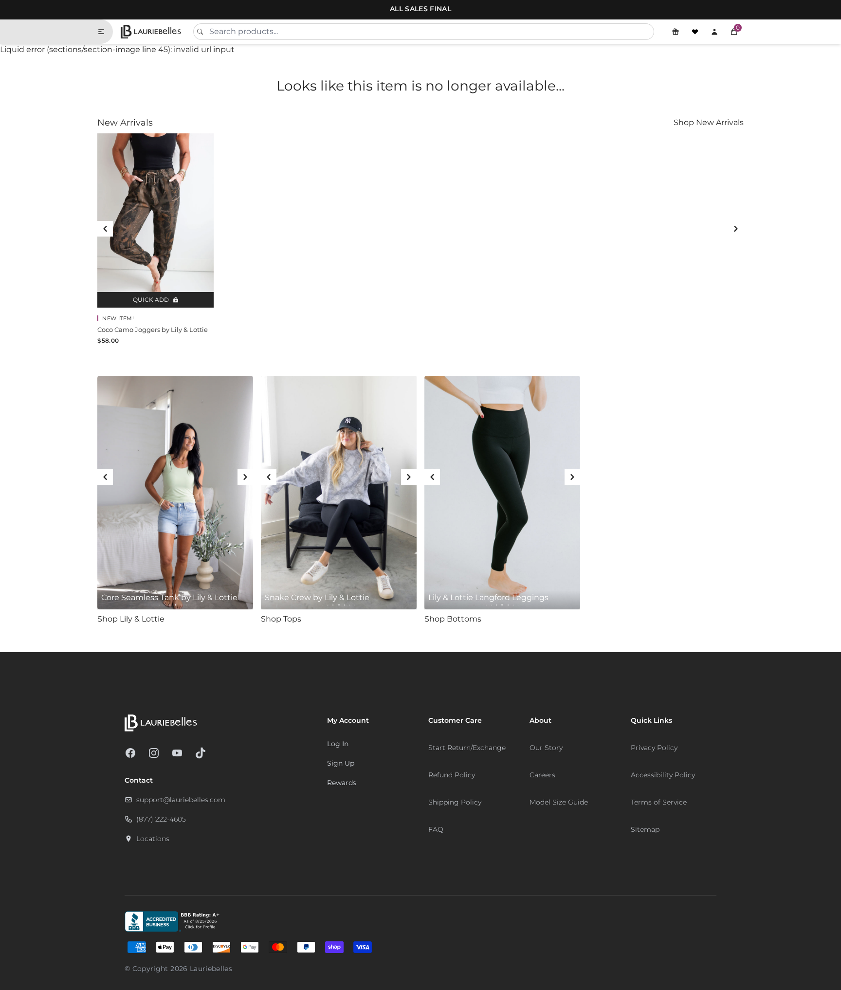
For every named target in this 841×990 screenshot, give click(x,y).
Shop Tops (281, 618)
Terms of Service (659, 802)
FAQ (435, 829)
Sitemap (645, 829)
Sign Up (340, 763)
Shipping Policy (454, 802)
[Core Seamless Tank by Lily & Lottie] (175, 492)
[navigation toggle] (105, 31)
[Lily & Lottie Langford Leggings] (502, 492)
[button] (734, 31)
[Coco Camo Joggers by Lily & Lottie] (155, 220)
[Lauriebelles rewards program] (675, 31)
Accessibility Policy (663, 774)
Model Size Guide (559, 802)
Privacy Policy (654, 747)
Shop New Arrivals (709, 122)
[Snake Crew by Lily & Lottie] (339, 492)
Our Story (546, 747)
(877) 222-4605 (161, 819)
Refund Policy (451, 774)
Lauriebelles (211, 968)
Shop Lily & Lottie (131, 618)
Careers (542, 774)
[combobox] (423, 31)
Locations (152, 838)
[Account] (714, 31)
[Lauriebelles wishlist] (695, 31)
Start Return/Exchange (467, 747)
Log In (337, 743)
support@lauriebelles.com (180, 799)
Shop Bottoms (452, 618)
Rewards (341, 782)
